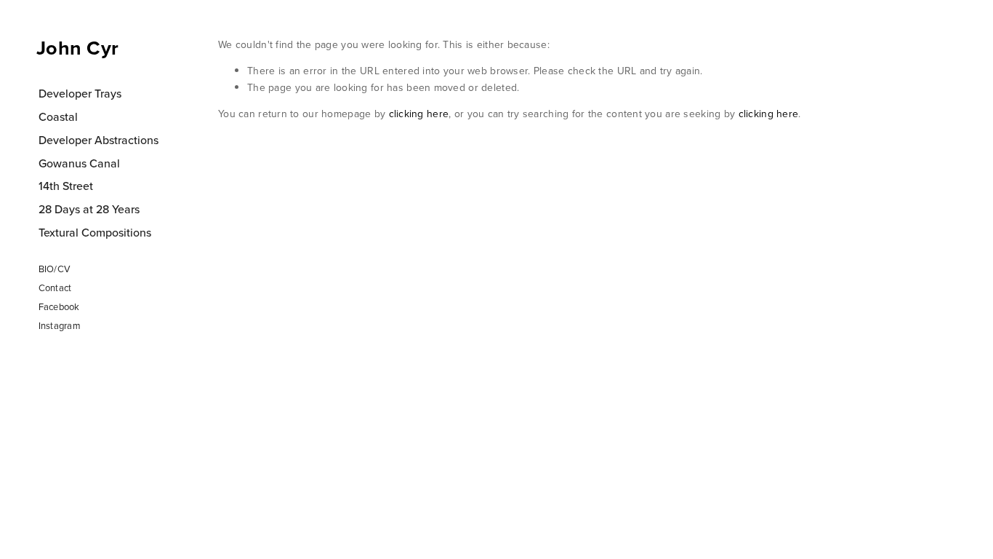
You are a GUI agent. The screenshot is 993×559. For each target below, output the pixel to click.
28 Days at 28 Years (89, 209)
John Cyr (77, 47)
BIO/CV (55, 268)
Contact (55, 287)
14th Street (66, 186)
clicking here (419, 113)
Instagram (60, 325)
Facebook (59, 306)
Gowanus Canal (79, 163)
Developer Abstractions (98, 140)
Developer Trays (80, 93)
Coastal (58, 116)
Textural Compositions (95, 232)
